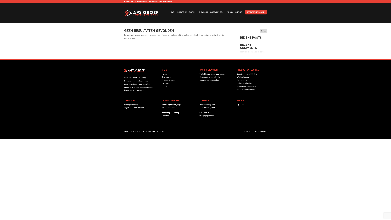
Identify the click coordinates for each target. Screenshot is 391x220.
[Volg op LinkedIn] (242, 104)
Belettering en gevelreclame (210, 77)
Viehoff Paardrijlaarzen (246, 89)
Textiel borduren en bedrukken (212, 74)
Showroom (203, 12)
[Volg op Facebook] (238, 104)
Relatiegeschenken (244, 83)
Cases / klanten (216, 12)
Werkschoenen (243, 77)
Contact (238, 12)
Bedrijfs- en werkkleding (247, 74)
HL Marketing (261, 131)
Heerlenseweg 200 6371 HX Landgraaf (161, 1)
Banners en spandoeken (209, 80)
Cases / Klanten (168, 80)
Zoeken (263, 31)
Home (172, 12)
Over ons (229, 12)
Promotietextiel (243, 80)
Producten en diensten (185, 12)
